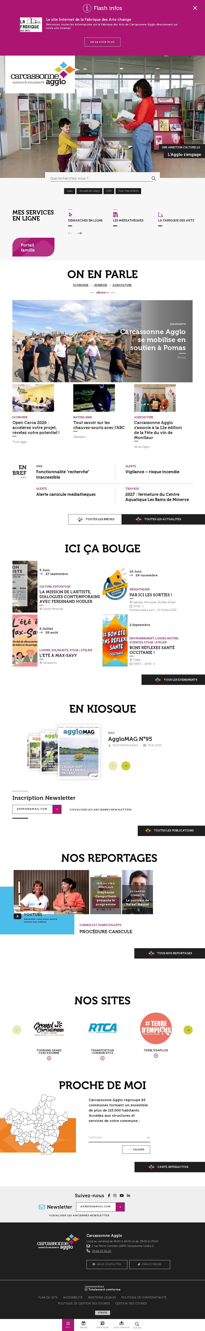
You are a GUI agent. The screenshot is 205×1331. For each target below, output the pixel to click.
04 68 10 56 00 (101, 1251)
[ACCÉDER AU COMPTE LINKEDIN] (128, 1196)
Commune (95, 1137)
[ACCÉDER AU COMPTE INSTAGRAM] (115, 1196)
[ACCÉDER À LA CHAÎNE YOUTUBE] (122, 1196)
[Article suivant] (125, 765)
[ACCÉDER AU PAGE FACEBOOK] (109, 1196)
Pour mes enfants (128, 191)
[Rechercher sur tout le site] (153, 178)
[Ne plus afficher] (195, 8)
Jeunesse (100, 285)
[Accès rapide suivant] (80, 233)
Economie (80, 285)
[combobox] (96, 178)
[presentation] (41, 398)
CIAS (109, 191)
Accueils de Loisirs (89, 191)
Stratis (102, 1312)
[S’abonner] (56, 809)
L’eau (69, 191)
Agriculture (122, 285)
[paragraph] (76, 341)
